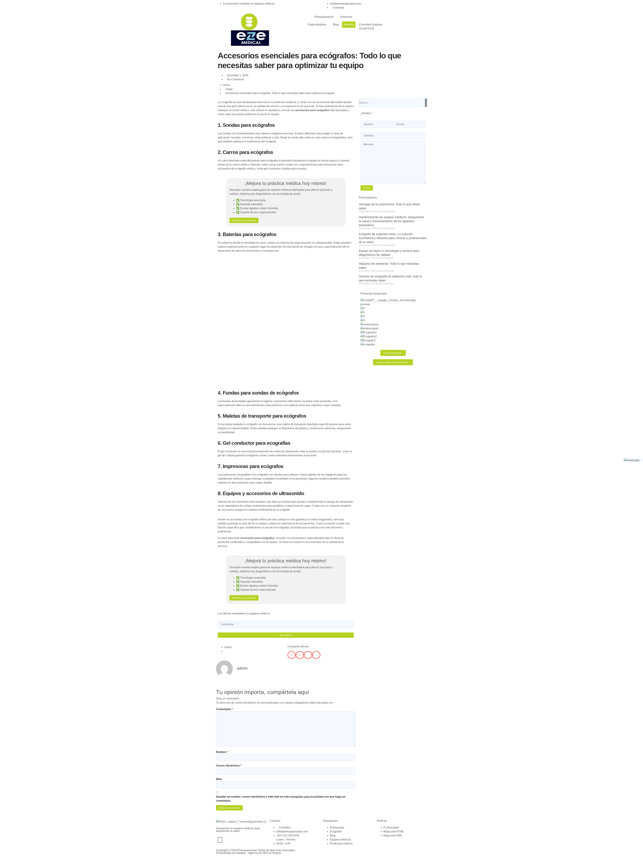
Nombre (222, 752)
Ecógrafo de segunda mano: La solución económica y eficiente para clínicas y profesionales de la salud (393, 238)
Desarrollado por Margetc (231, 852)
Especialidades (317, 24)
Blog (336, 24)
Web (219, 779)
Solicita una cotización (244, 220)
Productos (346, 16)
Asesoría (348, 24)
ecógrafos (267, 538)
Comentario (224, 709)
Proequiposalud (323, 16)
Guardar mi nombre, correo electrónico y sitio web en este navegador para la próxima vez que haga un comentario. (280, 798)
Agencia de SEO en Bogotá (264, 852)
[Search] (426, 103)
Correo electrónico (228, 765)
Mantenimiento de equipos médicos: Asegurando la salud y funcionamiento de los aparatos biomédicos (391, 221)
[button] (292, 655)
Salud (228, 89)
